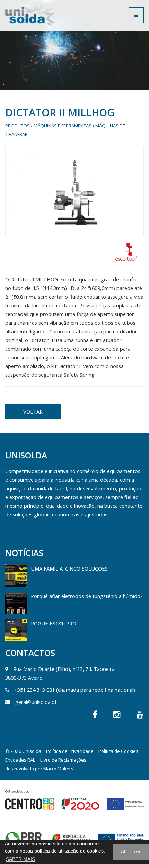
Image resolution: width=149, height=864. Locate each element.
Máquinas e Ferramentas (62, 126)
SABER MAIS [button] (20, 859)
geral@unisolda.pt (36, 701)
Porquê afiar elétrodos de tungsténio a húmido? (87, 595)
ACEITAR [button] (130, 851)
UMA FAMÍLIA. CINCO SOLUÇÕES (69, 568)
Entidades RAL (20, 760)
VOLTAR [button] (33, 411)
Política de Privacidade (70, 751)
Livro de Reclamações (63, 760)
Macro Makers (58, 768)
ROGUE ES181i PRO (53, 623)
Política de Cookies (118, 751)
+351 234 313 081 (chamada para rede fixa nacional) (74, 689)
